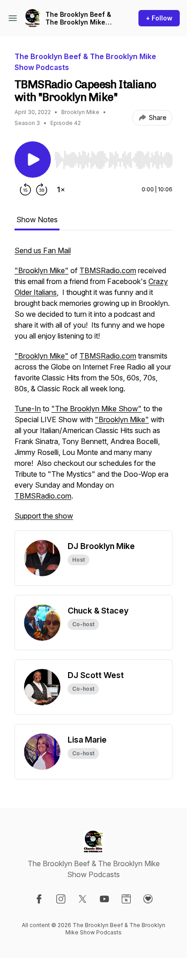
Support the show (44, 515)
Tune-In (28, 408)
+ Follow (159, 18)
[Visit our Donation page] (148, 898)
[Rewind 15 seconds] (25, 189)
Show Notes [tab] (37, 219)
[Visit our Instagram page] (60, 898)
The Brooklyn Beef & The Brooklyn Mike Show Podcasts (78, 18)
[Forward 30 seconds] (41, 189)
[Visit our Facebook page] (39, 898)
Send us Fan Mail (43, 250)
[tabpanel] (93, 387)
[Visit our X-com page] (82, 898)
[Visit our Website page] (126, 898)
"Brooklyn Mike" (42, 270)
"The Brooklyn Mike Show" (96, 408)
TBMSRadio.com (107, 270)
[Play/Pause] (33, 159)
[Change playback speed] (61, 189)
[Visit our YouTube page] (104, 898)
